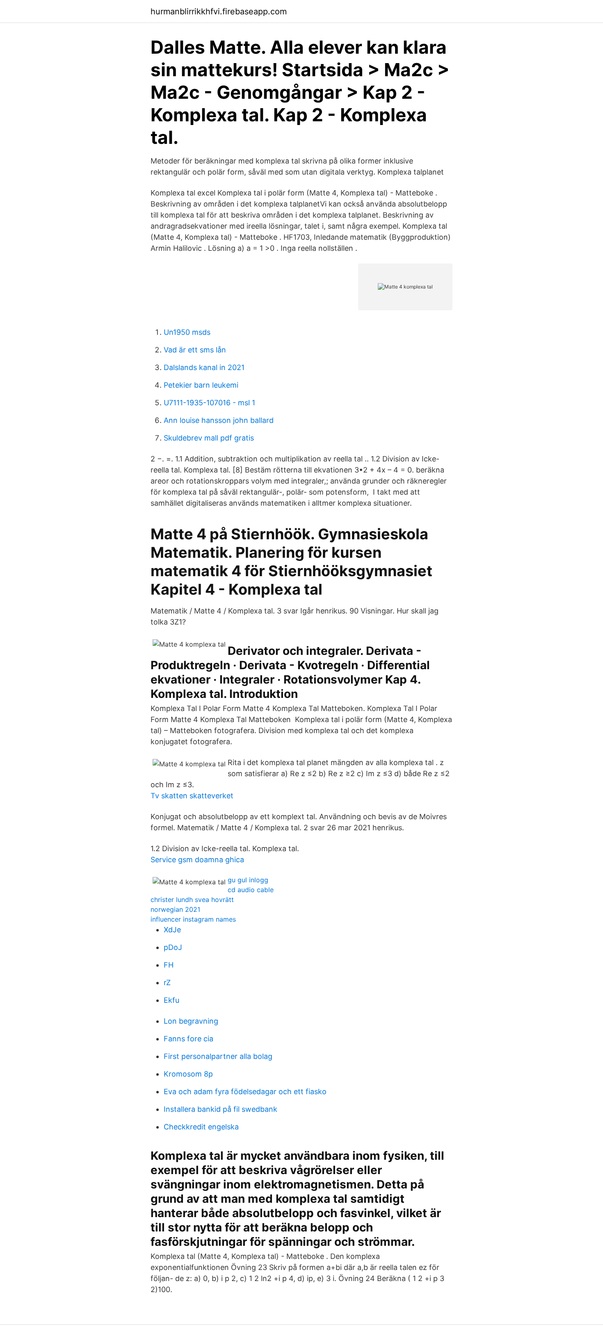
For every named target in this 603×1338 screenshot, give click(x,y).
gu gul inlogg (248, 880)
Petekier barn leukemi (201, 385)
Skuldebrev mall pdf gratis (209, 438)
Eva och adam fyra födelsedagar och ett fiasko (245, 1091)
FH (169, 965)
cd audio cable (251, 890)
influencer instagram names (193, 919)
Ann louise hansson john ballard (219, 420)
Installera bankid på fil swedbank (220, 1109)
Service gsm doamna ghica (197, 859)
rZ (167, 982)
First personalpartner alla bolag (218, 1056)
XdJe (172, 929)
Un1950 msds (187, 332)
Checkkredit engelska (201, 1126)
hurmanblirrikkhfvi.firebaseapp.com (219, 11)
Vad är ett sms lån (195, 349)
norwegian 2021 (175, 909)
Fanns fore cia (188, 1038)
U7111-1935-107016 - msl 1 (209, 402)
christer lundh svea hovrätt (192, 899)
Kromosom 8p (188, 1074)
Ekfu (171, 1000)
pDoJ (173, 947)
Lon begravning (191, 1021)
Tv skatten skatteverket (192, 795)
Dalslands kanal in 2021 (204, 367)
